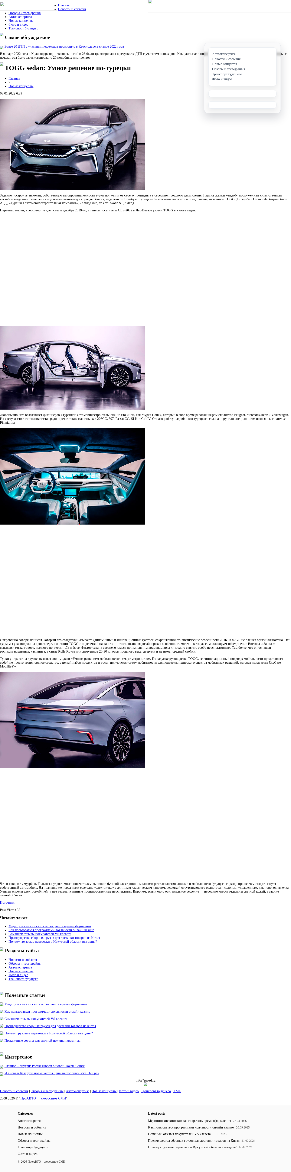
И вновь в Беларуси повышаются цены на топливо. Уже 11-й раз (51, 1073)
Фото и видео (18, 24)
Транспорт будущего (23, 28)
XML (177, 1091)
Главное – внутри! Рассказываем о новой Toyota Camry (44, 1066)
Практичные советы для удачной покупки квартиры (42, 1040)
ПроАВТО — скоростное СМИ (43, 1098)
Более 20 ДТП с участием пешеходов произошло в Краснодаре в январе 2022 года (64, 46)
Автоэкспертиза (20, 17)
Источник (7, 902)
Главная (63, 5)
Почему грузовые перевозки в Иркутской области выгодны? (53, 941)
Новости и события (72, 9)
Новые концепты (21, 20)
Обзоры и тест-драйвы (25, 13)
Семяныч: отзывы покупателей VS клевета (40, 934)
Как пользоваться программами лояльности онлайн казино (51, 930)
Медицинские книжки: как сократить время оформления (50, 926)
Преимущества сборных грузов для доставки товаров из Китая (54, 937)
